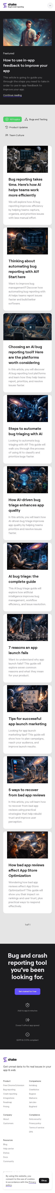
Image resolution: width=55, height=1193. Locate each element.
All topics (15, 119)
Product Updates (18, 127)
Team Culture (16, 135)
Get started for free (27, 991)
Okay (44, 1180)
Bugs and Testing (38, 119)
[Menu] (50, 5)
